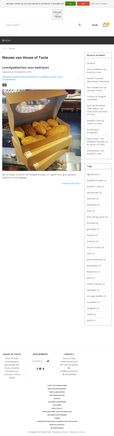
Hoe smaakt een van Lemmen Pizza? (97, 89)
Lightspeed (64, 432)
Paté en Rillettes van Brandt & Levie (96, 71)
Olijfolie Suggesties (57, 425)
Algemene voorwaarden (57, 402)
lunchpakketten (9, 79)
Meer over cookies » (99, 3)
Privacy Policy (57, 408)
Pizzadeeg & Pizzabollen (93, 131)
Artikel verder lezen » (71, 183)
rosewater (93, 302)
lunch (60, 77)
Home (4, 48)
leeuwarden (94, 265)
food (91, 210)
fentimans (93, 204)
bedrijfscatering (20, 77)
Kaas (91, 253)
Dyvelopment (81, 432)
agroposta (93, 174)
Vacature (91, 63)
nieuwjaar (93, 290)
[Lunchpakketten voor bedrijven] (41, 131)
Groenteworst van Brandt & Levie (95, 152)
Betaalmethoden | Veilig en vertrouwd (57, 412)
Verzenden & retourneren (57, 415)
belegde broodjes (49, 77)
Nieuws (12, 48)
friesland (92, 223)
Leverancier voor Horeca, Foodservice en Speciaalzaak (57, 421)
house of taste (95, 247)
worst (91, 320)
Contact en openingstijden (57, 385)
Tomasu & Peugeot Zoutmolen (96, 98)
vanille (91, 314)
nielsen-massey (96, 283)
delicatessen (94, 192)
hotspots (93, 241)
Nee (83, 3)
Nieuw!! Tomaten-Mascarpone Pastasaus (98, 80)
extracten (93, 198)
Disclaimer (57, 405)
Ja (70, 3)
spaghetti (93, 308)
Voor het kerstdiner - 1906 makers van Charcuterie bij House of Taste (97, 110)
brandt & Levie (95, 186)
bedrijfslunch (34, 77)
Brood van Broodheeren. (57, 389)
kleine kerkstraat (96, 259)
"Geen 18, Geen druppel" (57, 392)
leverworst (93, 271)
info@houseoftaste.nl (69, 371)
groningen (93, 229)
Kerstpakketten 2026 (57, 395)
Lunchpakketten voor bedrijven (25, 67)
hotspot (92, 235)
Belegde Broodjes (57, 428)
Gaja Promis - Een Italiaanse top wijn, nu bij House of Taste (97, 141)
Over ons (57, 398)
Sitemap (57, 418)
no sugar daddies (96, 296)
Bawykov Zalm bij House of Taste (95, 122)
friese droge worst (97, 216)
